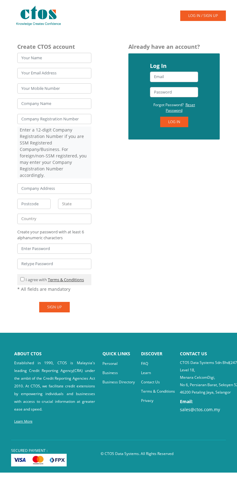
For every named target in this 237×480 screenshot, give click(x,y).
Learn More (23, 421)
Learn (146, 372)
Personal (110, 363)
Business (110, 372)
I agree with (55, 279)
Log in (174, 121)
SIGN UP (54, 307)
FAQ (144, 363)
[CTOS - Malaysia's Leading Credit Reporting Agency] (41, 15)
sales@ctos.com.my (200, 409)
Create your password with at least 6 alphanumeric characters (50, 235)
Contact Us (150, 382)
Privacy (147, 400)
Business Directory (118, 382)
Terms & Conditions (66, 279)
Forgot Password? (174, 107)
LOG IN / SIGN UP (203, 15)
